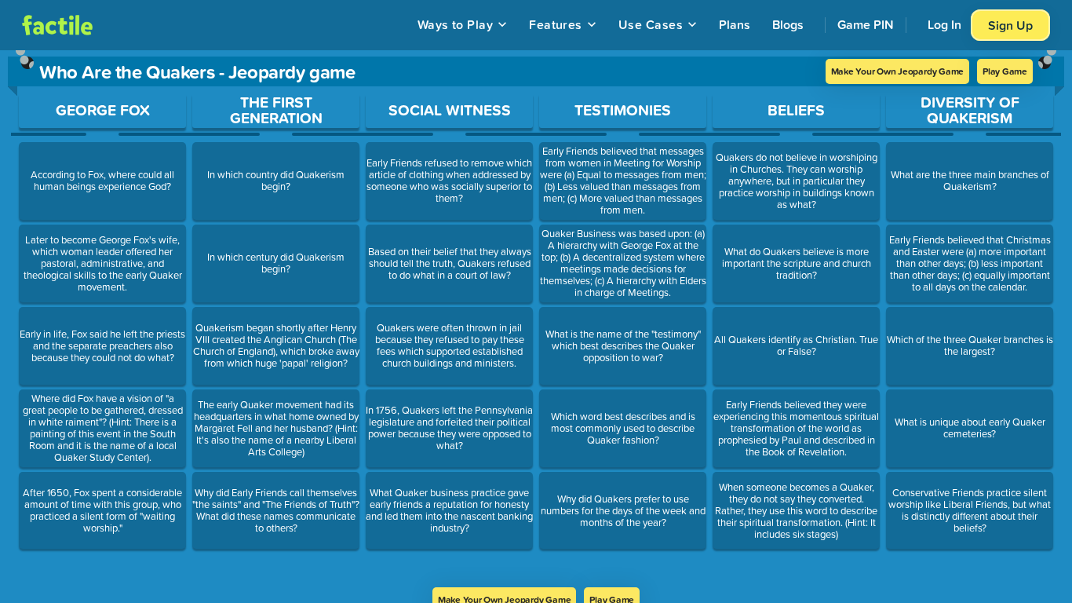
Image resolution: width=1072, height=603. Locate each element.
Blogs (788, 24)
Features (555, 24)
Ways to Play (455, 24)
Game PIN (865, 24)
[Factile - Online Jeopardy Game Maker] (57, 25)
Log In (944, 24)
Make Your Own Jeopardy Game (897, 71)
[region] (536, 318)
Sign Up (1010, 25)
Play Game (1005, 71)
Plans (734, 24)
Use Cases (650, 24)
